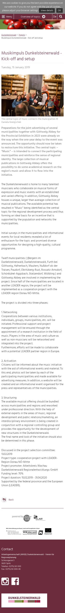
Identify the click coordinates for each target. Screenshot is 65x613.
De (54, 16)
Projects (22, 35)
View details (47, 11)
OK (59, 11)
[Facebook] (15, 582)
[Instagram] (5, 582)
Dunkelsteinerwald (8, 35)
